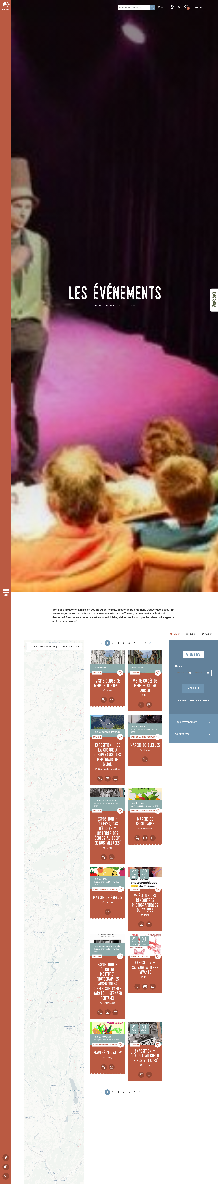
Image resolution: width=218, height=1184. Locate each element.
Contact (162, 7)
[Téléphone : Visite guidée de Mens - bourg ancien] (141, 705)
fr (197, 8)
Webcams (172, 7)
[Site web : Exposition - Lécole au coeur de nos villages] (149, 1075)
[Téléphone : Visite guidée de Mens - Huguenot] (104, 700)
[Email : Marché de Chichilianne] (145, 838)
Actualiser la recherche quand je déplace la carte (56, 647)
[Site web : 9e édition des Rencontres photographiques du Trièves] (149, 924)
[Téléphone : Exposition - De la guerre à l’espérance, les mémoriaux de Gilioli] (100, 779)
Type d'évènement (186, 722)
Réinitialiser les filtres (193, 700)
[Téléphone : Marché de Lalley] (104, 1067)
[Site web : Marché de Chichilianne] (153, 838)
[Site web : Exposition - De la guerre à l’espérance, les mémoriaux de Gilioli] (115, 779)
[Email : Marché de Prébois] (108, 912)
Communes (182, 734)
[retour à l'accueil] (5, 6)
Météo (179, 7)
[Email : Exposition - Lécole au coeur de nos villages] (141, 1075)
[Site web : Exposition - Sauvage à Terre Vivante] (153, 987)
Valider (193, 688)
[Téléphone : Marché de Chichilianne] (137, 838)
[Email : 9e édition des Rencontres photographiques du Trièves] (141, 924)
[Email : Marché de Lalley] (112, 1067)
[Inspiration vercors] (214, 300)
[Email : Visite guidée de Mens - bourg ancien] (149, 705)
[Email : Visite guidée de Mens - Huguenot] (112, 700)
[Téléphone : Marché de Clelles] (145, 759)
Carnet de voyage (186, 7)
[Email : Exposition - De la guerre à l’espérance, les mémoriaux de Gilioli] (108, 779)
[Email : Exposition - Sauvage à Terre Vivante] (145, 987)
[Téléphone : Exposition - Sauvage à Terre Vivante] (137, 987)
